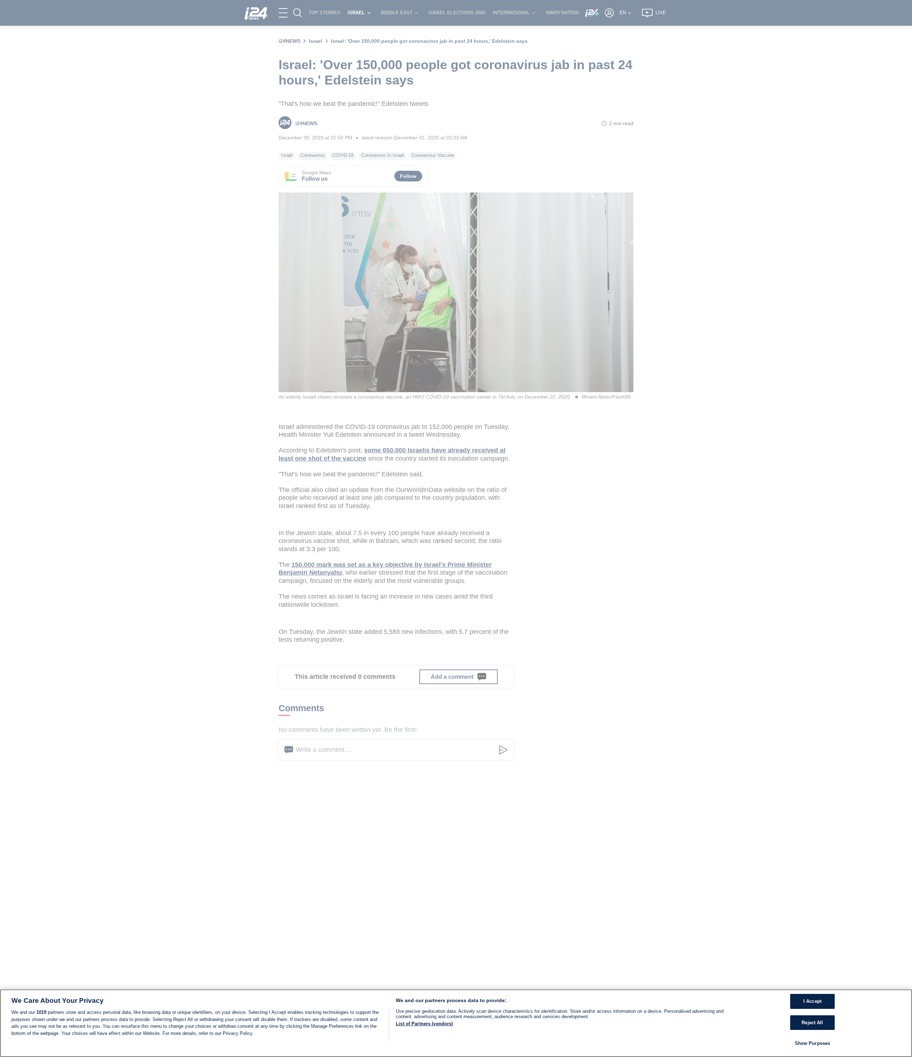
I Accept (812, 1001)
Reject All (812, 1022)
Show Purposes (812, 1043)
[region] (456, 1023)
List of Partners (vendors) (424, 1023)
